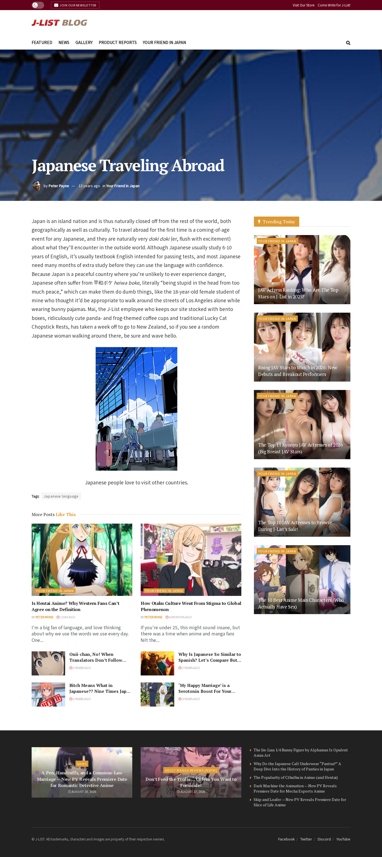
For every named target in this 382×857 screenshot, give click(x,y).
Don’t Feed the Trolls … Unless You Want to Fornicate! (191, 782)
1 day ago (67, 617)
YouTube (343, 839)
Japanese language (61, 496)
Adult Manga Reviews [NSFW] (191, 770)
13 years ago (89, 185)
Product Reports (118, 42)
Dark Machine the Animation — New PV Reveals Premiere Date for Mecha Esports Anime (295, 788)
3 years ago (190, 698)
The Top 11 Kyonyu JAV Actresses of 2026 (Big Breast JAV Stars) (300, 448)
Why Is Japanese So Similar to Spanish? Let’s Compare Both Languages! (209, 660)
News (63, 42)
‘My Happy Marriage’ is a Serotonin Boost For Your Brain (204, 691)
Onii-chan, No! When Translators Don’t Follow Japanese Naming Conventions (95, 663)
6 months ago (180, 617)
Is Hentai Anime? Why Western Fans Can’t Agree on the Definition (75, 606)
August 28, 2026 (83, 791)
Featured (42, 42)
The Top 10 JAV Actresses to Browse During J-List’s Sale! (295, 525)
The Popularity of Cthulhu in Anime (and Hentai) (296, 777)
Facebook (286, 839)
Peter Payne (59, 185)
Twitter (306, 839)
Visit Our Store (303, 5)
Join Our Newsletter (77, 5)
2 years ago (81, 667)
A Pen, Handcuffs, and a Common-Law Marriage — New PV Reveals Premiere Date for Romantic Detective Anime (82, 779)
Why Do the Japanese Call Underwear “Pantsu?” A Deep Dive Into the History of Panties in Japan (297, 766)
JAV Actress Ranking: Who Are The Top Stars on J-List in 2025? (298, 293)
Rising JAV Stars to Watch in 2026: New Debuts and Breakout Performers (297, 370)
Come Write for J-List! (334, 5)
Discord (324, 839)
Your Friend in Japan (164, 42)
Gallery (84, 42)
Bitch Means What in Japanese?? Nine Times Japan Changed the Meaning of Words (100, 694)
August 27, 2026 (192, 791)
